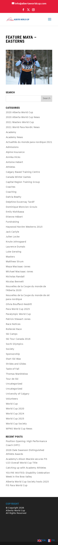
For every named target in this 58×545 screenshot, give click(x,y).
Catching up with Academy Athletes (26, 468)
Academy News (14, 137)
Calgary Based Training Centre (23, 172)
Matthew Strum (15, 261)
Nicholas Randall (15, 276)
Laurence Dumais (15, 246)
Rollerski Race (14, 329)
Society (10, 349)
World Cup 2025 (15, 418)
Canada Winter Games (18, 177)
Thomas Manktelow (17, 374)
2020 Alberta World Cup (19, 112)
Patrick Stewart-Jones (18, 319)
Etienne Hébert (14, 217)
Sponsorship (13, 354)
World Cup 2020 (15, 408)
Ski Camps (11, 334)
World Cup (12, 404)
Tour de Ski (12, 379)
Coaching (11, 192)
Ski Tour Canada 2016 (18, 339)
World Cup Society (16, 423)
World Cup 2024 (15, 413)
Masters (10, 256)
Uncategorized (14, 383)
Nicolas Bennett (15, 281)
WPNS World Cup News (19, 428)
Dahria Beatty (13, 197)
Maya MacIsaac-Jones (18, 266)
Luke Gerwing (13, 251)
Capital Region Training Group (23, 182)
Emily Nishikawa (15, 212)
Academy (11, 132)
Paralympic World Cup (18, 314)
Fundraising (12, 222)
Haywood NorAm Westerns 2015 (24, 227)
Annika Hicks (13, 157)
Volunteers (12, 399)
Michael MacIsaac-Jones (19, 271)
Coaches (10, 187)
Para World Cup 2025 (18, 309)
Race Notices (13, 324)
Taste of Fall (12, 369)
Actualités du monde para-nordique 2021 (29, 142)
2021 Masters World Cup (20, 122)
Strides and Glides (16, 364)
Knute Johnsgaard (16, 241)
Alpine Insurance (15, 152)
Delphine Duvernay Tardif (20, 202)
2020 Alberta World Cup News (23, 117)
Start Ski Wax (13, 359)
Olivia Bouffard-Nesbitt (19, 304)
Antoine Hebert (14, 162)
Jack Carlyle (12, 232)
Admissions (12, 147)
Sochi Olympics (14, 344)
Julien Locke (12, 236)
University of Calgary (17, 393)
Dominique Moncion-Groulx (21, 207)
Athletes (10, 167)
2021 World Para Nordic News (23, 127)
